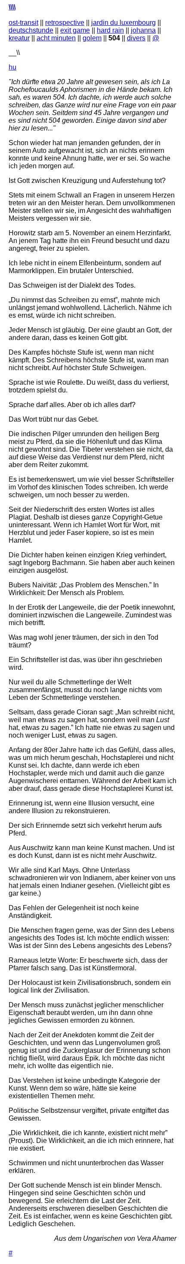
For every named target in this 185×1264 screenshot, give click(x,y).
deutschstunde (31, 30)
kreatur (19, 38)
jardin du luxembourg (123, 22)
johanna (143, 30)
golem (92, 38)
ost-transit (23, 22)
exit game (75, 30)
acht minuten (56, 38)
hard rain (110, 30)
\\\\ (12, 7)
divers (136, 38)
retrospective (64, 22)
